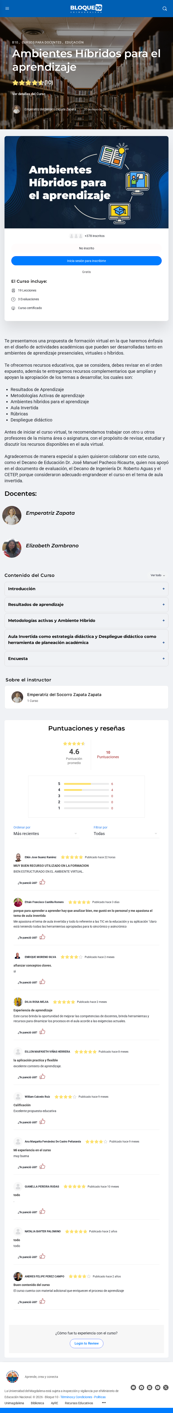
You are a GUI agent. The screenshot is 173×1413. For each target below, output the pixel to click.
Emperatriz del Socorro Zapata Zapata (64, 694)
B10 (15, 42)
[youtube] (157, 1387)
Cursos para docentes (42, 42)
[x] (165, 1387)
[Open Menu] (7, 8)
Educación (74, 42)
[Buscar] (164, 8)
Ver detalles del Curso (29, 94)
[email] (133, 1387)
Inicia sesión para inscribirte (86, 261)
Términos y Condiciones (76, 1397)
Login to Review (87, 1343)
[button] (42, 881)
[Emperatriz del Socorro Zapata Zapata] (17, 696)
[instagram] (149, 1387)
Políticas (100, 1397)
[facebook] (141, 1387)
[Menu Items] (104, 1403)
